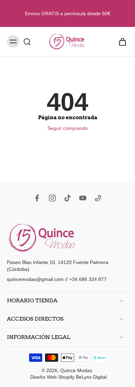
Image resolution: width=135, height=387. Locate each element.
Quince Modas (76, 370)
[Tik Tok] (67, 198)
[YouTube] (82, 198)
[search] (27, 41)
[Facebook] (37, 198)
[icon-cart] (120, 41)
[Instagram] (52, 198)
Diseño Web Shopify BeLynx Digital (68, 376)
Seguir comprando (67, 128)
